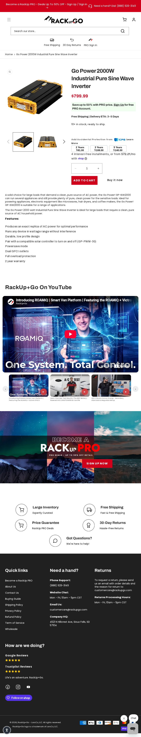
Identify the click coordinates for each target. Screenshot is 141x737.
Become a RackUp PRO (18, 580)
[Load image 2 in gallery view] (47, 142)
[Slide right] (63, 142)
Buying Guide (13, 599)
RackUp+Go (23, 722)
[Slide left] (7, 142)
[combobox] (70, 31)
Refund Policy (13, 617)
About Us (10, 586)
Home (9, 54)
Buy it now (115, 180)
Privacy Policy (13, 611)
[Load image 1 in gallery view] (23, 142)
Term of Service (14, 623)
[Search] (122, 31)
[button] (7, 19)
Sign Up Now (97, 463)
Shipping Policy (14, 605)
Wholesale (11, 629)
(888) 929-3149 (59, 585)
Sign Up (119, 104)
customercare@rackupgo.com (68, 609)
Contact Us (12, 593)
